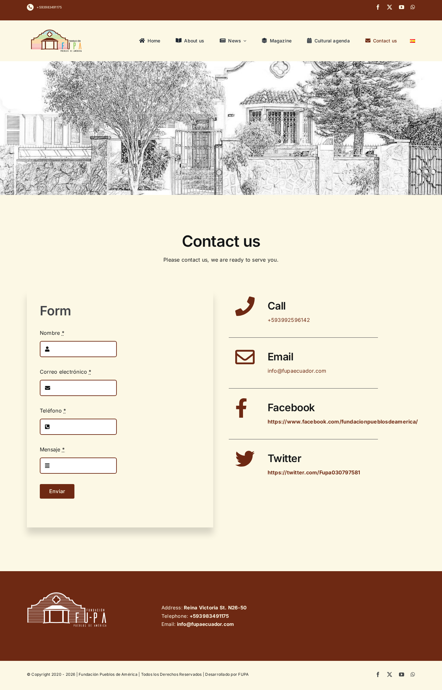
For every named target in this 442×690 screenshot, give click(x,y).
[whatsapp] (413, 7)
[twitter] (389, 7)
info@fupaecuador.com (297, 371)
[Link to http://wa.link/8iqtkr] (30, 7)
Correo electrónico (66, 371)
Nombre (52, 333)
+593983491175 (49, 7)
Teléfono (53, 410)
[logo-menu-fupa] (57, 29)
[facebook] (378, 7)
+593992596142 (289, 320)
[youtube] (401, 7)
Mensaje (52, 449)
